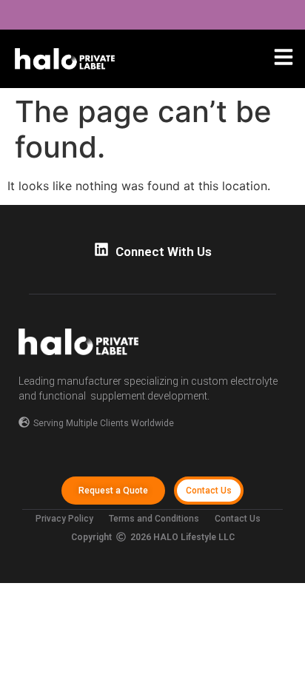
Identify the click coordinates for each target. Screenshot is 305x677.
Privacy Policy (64, 518)
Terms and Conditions (154, 518)
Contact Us (238, 518)
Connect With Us (163, 251)
